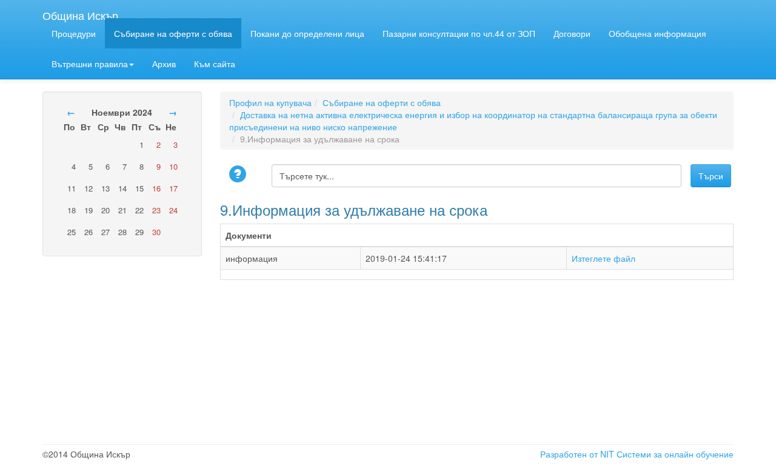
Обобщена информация (657, 33)
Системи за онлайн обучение (675, 454)
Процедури (74, 33)
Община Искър (80, 12)
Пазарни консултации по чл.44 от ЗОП (459, 33)
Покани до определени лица (307, 33)
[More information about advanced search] (239, 174)
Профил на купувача (270, 102)
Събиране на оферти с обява (173, 33)
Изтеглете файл (603, 258)
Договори (572, 33)
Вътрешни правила (90, 64)
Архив (164, 64)
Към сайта (214, 64)
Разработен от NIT (577, 454)
